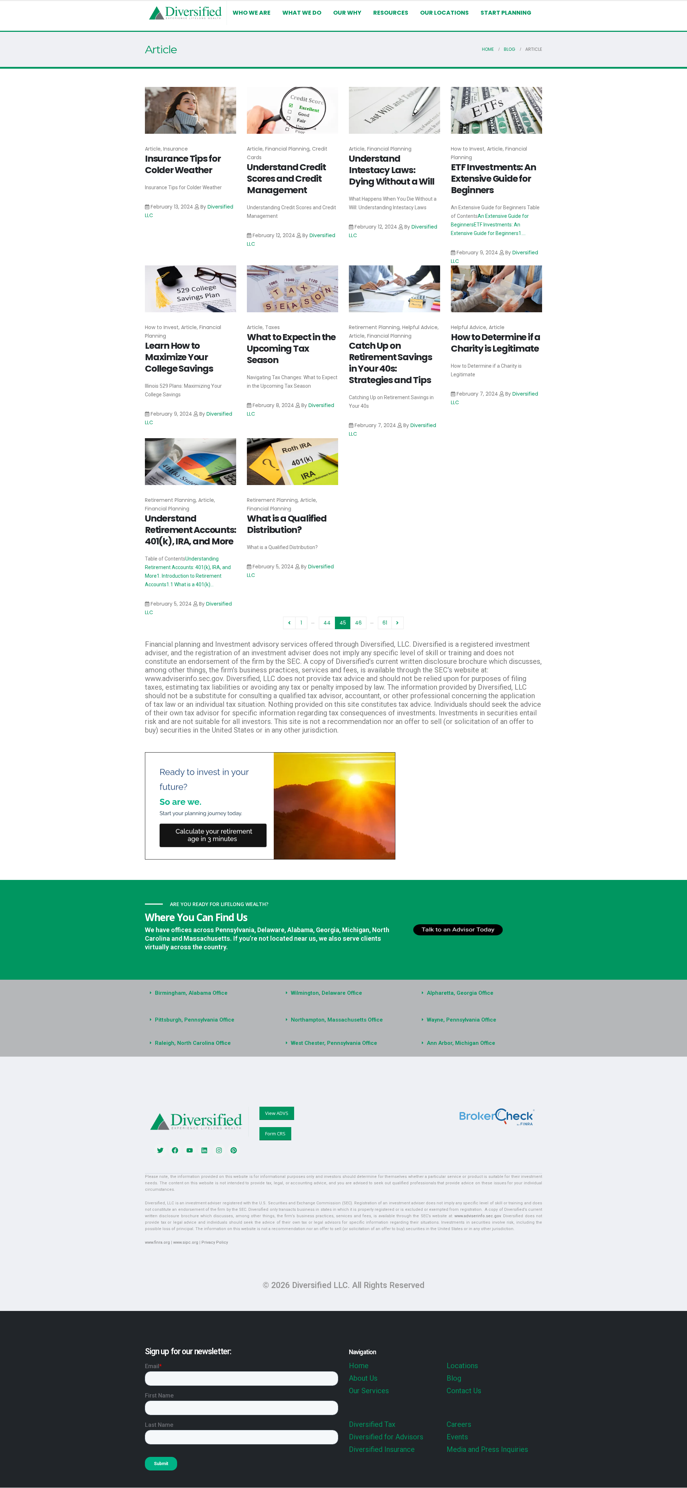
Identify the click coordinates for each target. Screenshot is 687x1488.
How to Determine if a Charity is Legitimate (495, 343)
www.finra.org (157, 1242)
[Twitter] (160, 1150)
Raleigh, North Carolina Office (193, 1043)
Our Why (347, 13)
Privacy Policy (214, 1242)
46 (358, 622)
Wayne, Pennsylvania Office (461, 1020)
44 (327, 622)
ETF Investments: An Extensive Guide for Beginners (493, 178)
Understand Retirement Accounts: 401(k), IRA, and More (190, 530)
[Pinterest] (233, 1150)
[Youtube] (189, 1150)
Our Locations (444, 13)
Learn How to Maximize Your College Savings (179, 357)
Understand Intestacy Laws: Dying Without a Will (391, 170)
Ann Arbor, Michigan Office (461, 1043)
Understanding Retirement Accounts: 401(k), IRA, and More (188, 567)
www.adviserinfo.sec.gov (477, 1216)
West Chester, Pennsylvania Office (334, 1043)
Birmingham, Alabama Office (191, 993)
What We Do (301, 13)
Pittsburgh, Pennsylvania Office (194, 1020)
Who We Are (252, 13)
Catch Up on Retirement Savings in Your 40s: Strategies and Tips (390, 362)
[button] (207, 993)
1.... (522, 233)
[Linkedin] (204, 1150)
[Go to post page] (190, 110)
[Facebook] (175, 1150)
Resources (390, 13)
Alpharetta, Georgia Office (460, 993)
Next (397, 623)
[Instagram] (219, 1150)
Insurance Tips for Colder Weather (183, 164)
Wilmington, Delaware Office (326, 993)
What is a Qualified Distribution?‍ (286, 524)
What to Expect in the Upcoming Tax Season (291, 348)
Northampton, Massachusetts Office (337, 1020)
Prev (289, 623)
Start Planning (506, 13)
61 (385, 622)
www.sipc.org (185, 1242)
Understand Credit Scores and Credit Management (286, 178)
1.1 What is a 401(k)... (190, 584)
